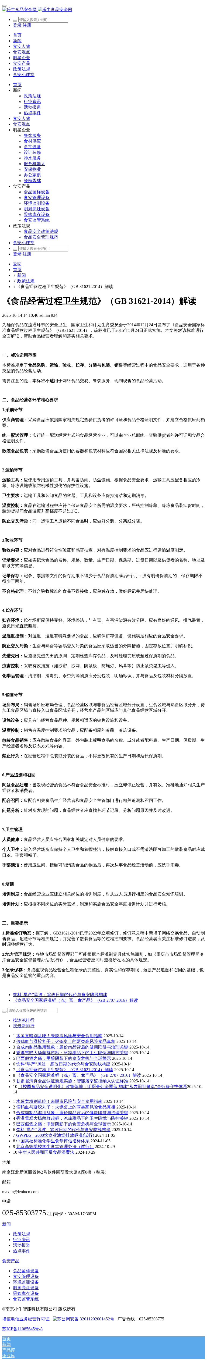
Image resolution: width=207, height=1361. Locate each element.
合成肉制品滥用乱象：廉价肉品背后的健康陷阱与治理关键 (72, 1047)
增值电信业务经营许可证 (26, 1319)
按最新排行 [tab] (23, 1026)
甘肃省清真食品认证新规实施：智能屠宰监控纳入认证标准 (72, 1081)
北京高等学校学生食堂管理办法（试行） (55, 1146)
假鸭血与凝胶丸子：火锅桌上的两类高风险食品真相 (65, 1041)
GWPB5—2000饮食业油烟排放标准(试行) (55, 1135)
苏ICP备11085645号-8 (22, 1329)
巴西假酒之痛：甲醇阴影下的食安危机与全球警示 (63, 1058)
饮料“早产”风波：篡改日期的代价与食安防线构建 (63, 1064)
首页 (17, 35)
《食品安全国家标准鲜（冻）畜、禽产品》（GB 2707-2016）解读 (78, 1075)
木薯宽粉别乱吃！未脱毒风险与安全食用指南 (59, 1035)
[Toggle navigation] (4, 6)
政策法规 (25, 281)
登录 (18, 25)
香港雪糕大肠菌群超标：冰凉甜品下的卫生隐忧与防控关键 (72, 1052)
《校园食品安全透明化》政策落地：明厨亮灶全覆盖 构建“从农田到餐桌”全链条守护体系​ (102, 1086)
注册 (27, 25)
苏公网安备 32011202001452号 (85, 1319)
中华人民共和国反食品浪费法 (46, 1152)
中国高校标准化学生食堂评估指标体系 (52, 1141)
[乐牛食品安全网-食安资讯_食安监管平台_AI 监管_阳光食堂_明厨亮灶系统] (103, 10)
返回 (17, 264)
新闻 (21, 275)
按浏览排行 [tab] (23, 1020)
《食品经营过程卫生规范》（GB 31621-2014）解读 (64, 1069)
